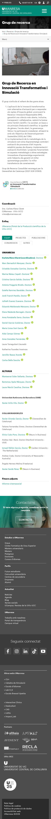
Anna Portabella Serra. (16, 317)
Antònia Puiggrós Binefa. (17, 285)
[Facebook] (7, 651)
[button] (38, 2)
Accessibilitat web (12, 811)
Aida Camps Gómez (11, 333)
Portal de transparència (15, 620)
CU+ (7, 679)
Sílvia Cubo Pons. (13, 434)
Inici (3, 31)
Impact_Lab (11, 716)
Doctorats (9, 556)
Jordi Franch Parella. (14, 296)
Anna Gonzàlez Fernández (13, 339)
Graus (7, 543)
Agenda (8, 597)
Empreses (9, 579)
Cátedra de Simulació (15, 683)
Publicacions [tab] (38, 238)
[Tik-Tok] (34, 651)
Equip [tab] (7, 238)
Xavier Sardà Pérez (10, 469)
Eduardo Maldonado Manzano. (19, 306)
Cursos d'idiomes (12, 559)
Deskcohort (11, 706)
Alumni (8, 582)
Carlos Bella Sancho (11, 360)
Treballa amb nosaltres (15, 618)
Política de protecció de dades (18, 808)
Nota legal (8, 803)
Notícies (8, 594)
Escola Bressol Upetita (16, 693)
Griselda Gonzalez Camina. (18, 268)
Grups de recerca (21, 31)
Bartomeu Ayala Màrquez (16, 382)
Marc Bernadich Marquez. (17, 263)
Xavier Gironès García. (15, 418)
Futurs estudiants (12, 571)
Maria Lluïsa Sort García (13, 328)
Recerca (10, 31)
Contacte (25, 519)
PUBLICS (7, 3)
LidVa (8, 713)
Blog (7, 600)
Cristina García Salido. (16, 279)
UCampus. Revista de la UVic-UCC (20, 605)
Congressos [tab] (11, 243)
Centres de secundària (15, 577)
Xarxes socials (11, 603)
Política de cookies (12, 806)
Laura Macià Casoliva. (15, 387)
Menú (4, 39)
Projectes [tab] (21, 238)
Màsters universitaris (14, 548)
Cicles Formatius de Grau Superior (20, 546)
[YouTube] (43, 651)
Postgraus (9, 554)
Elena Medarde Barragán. (16, 312)
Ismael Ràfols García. (15, 448)
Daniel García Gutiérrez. (16, 323)
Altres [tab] (26, 243)
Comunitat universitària (15, 574)
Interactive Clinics (14, 702)
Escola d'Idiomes (13, 686)
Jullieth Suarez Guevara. (16, 301)
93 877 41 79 (27, 3)
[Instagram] (16, 651)
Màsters (8, 551)
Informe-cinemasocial (12, 483)
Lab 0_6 (9, 690)
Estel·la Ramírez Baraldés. (17, 290)
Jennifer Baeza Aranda (12, 355)
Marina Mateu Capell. (15, 274)
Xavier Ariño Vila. (13, 403)
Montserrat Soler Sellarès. (17, 376)
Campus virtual (11, 623)
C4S (7, 709)
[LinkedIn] (25, 651)
